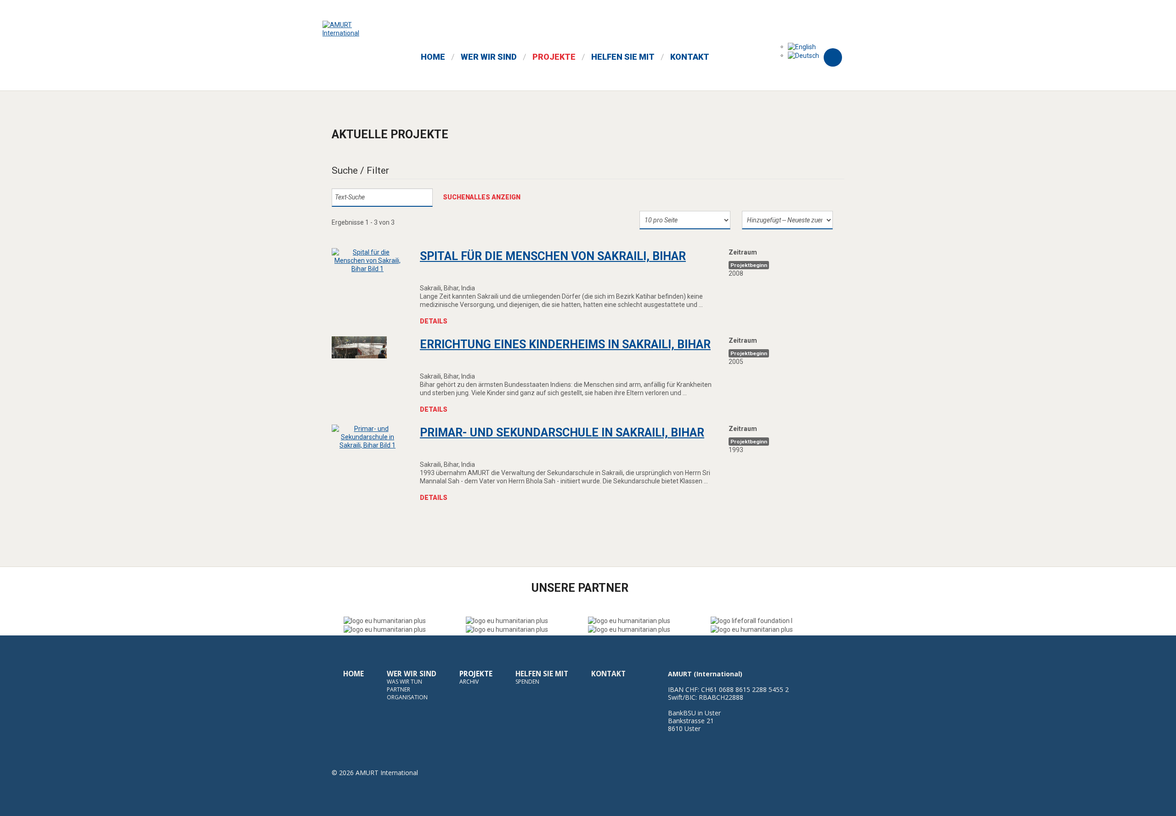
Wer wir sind (411, 674)
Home (353, 674)
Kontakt (608, 674)
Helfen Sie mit (541, 674)
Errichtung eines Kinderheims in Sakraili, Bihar (565, 344)
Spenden (527, 682)
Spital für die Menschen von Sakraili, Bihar (553, 256)
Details (433, 321)
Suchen (456, 197)
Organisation (407, 697)
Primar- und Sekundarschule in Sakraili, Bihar (562, 432)
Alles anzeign (494, 197)
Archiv (469, 682)
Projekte (475, 674)
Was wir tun (404, 682)
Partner (398, 689)
